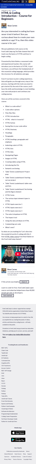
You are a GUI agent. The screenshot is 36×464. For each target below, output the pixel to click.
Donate (31, 1)
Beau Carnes (12, 26)
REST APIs (4, 348)
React (3, 381)
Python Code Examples (8, 406)
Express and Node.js (7, 403)
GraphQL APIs (5, 363)
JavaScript (4, 355)
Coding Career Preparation (9, 416)
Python (3, 391)
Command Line (5, 360)
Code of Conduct (27, 456)
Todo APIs (4, 396)
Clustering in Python (7, 408)
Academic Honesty (16, 456)
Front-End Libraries (7, 401)
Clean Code (4, 350)
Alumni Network (8, 454)
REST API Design (6, 370)
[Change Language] (22, 1)
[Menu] (26, 1)
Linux (2, 378)
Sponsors (6, 456)
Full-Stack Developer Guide (9, 419)
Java (2, 375)
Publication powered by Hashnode (15, 451)
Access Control (5, 368)
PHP (2, 373)
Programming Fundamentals (9, 414)
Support (29, 454)
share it (24, 282)
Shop (24, 454)
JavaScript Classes (6, 398)
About (27, 451)
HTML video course (12, 237)
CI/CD (3, 383)
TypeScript (4, 353)
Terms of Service (17, 459)
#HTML (14, 10)
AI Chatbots (4, 358)
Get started (7, 295)
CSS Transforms (6, 365)
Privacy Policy (7, 459)
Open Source (17, 454)
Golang (3, 388)
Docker (3, 386)
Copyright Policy (27, 459)
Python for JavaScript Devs (9, 421)
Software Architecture (7, 411)
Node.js (3, 393)
